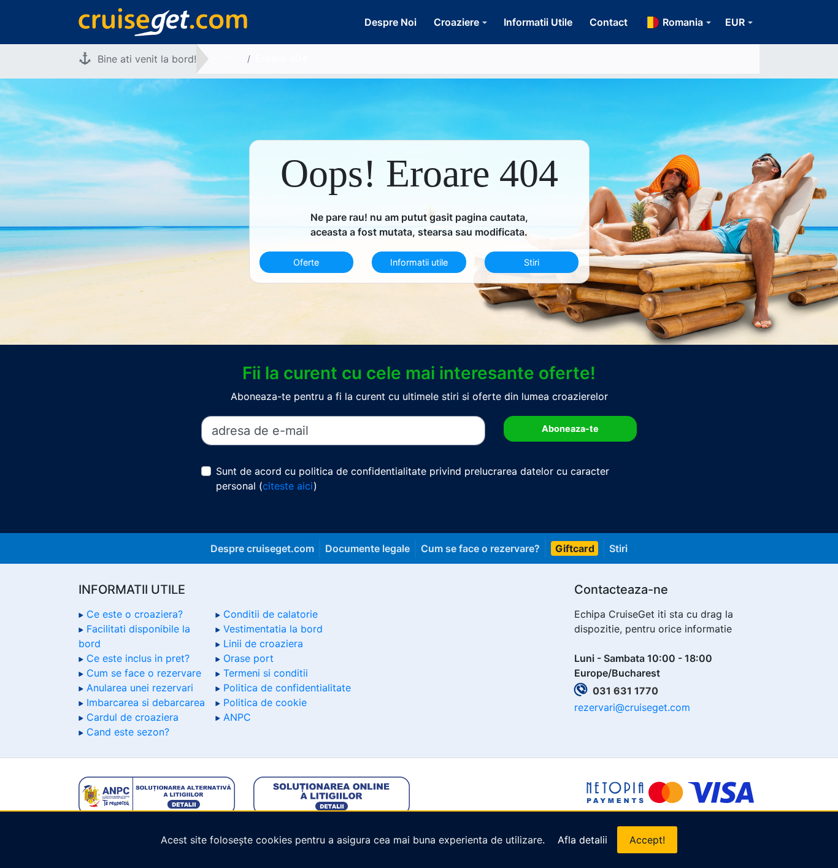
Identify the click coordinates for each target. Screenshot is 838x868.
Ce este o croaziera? (134, 614)
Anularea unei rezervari (139, 688)
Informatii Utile (538, 22)
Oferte (306, 262)
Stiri (531, 262)
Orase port (248, 658)
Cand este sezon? (127, 732)
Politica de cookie (265, 702)
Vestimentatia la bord (273, 629)
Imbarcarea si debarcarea (145, 702)
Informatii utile (419, 262)
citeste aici (288, 486)
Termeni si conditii (265, 673)
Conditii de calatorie (270, 614)
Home (225, 58)
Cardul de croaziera (132, 717)
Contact (609, 22)
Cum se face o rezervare (143, 673)
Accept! (647, 840)
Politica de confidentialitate (287, 688)
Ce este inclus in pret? (138, 658)
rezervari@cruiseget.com (632, 707)
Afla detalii (582, 840)
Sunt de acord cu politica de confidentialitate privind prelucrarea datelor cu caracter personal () (412, 478)
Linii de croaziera (263, 643)
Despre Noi (390, 22)
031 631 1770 (625, 691)
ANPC (237, 717)
